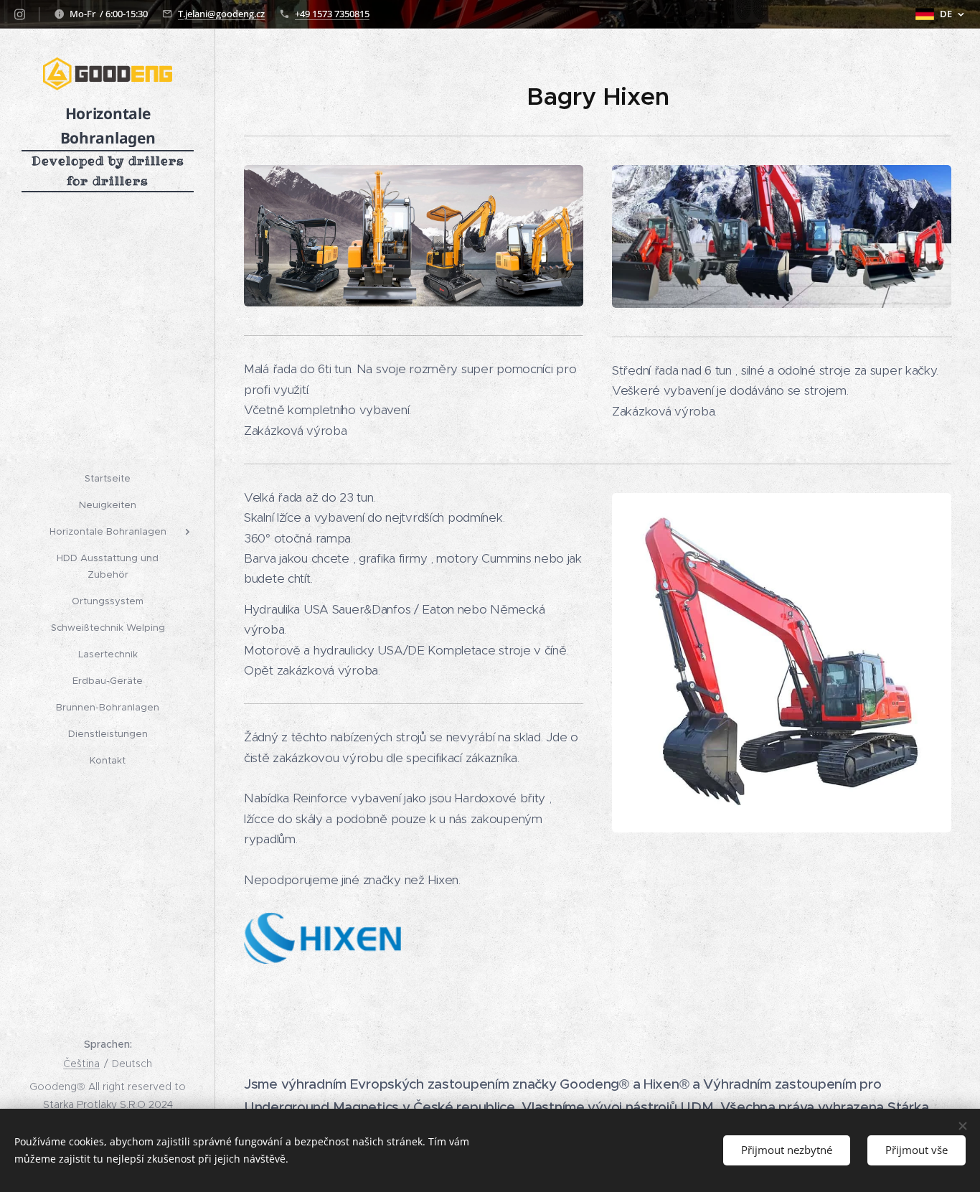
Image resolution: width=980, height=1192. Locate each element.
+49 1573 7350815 (332, 13)
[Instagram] (20, 14)
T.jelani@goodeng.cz (221, 13)
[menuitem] (107, 478)
